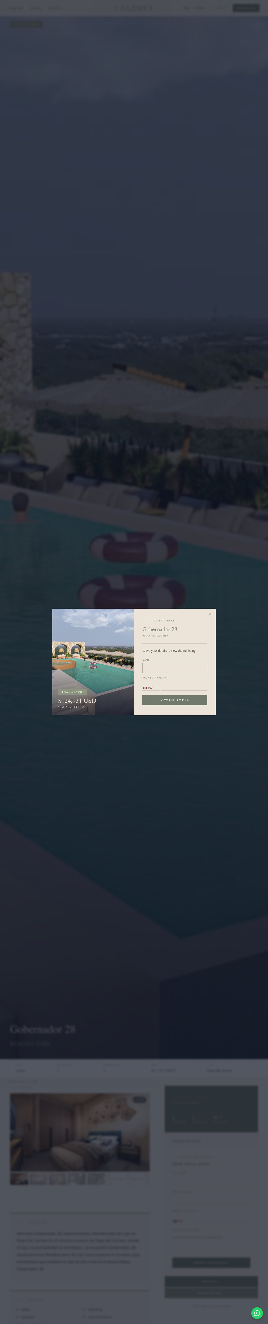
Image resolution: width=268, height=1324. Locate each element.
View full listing (175, 700)
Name (146, 659)
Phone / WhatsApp (155, 677)
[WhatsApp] (257, 1313)
